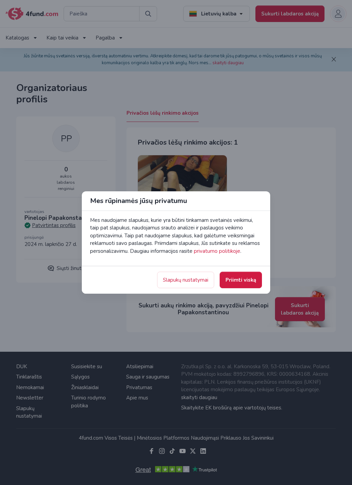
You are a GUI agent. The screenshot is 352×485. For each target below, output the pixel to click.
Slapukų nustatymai (185, 280)
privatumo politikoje (217, 251)
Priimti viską (241, 280)
